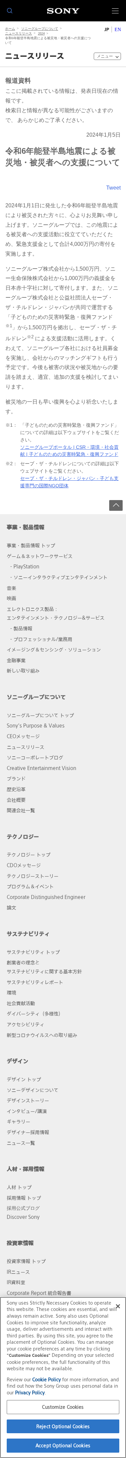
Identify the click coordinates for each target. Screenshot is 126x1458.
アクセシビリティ (25, 1024)
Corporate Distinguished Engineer (46, 897)
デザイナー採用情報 (28, 1132)
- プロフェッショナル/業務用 (41, 639)
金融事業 (16, 660)
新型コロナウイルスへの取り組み (42, 1035)
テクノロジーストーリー (32, 876)
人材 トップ (19, 1187)
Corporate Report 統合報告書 (39, 1293)
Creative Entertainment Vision (41, 768)
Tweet (113, 188)
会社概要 (16, 800)
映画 (11, 598)
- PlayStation (24, 566)
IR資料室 (16, 1282)
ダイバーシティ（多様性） (35, 1014)
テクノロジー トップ (28, 854)
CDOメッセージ (24, 865)
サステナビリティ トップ (33, 952)
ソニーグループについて (39, 28)
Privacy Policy (30, 1392)
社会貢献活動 (21, 1003)
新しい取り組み (23, 671)
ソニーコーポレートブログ (35, 757)
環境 (11, 992)
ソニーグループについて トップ (40, 715)
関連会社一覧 (21, 810)
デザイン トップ (24, 1079)
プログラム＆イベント (30, 886)
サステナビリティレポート (35, 982)
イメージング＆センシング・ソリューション (54, 649)
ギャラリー (18, 1121)
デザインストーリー (28, 1100)
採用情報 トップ (24, 1198)
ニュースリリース (18, 33)
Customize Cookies (63, 1407)
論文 (11, 907)
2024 (41, 33)
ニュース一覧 (21, 1143)
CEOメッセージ (23, 736)
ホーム (10, 28)
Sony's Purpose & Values (36, 725)
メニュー (105, 56)
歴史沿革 (16, 789)
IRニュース (18, 1272)
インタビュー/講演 (27, 1111)
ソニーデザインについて (32, 1090)
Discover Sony (23, 1217)
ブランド (16, 778)
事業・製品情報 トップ (31, 545)
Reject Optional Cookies (63, 1426)
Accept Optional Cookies (63, 1445)
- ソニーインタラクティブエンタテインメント (59, 577)
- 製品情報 (21, 628)
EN (118, 29)
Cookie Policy (46, 1379)
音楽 (11, 588)
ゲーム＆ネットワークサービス (40, 556)
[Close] (118, 1306)
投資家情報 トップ (26, 1261)
